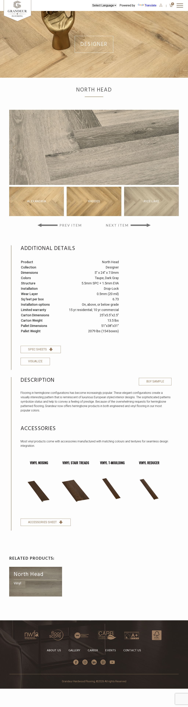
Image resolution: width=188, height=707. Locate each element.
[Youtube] (112, 663)
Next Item (117, 225)
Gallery (74, 650)
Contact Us (132, 650)
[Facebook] (76, 663)
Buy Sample (155, 381)
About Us (54, 650)
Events (110, 650)
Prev (14, 147)
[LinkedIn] (94, 663)
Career (93, 650)
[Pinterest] (103, 663)
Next (173, 147)
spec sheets (37, 349)
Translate (150, 5)
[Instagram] (85, 663)
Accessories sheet (42, 522)
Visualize (35, 361)
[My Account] (160, 5)
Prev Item (70, 225)
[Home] (17, 11)
